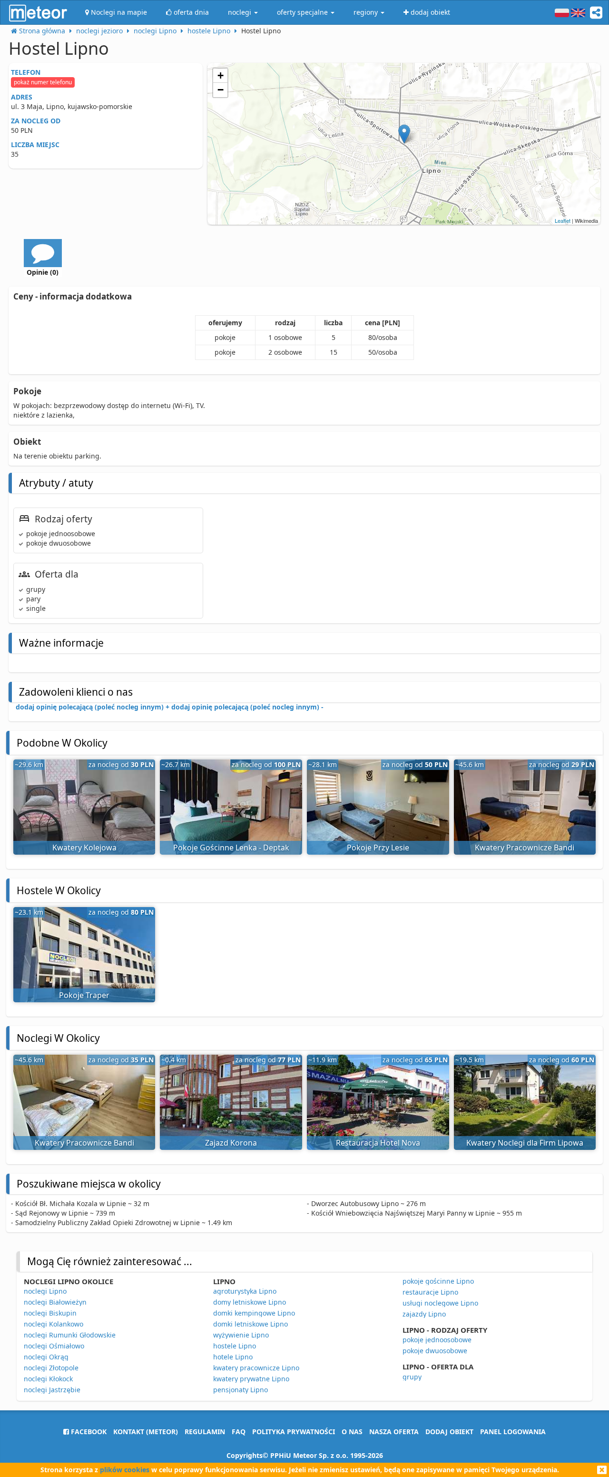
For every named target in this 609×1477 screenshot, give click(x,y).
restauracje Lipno (430, 1292)
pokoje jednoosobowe (437, 1339)
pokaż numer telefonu (43, 82)
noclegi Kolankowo (53, 1323)
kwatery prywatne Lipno (251, 1378)
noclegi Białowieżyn (55, 1302)
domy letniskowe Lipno (249, 1302)
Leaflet (562, 220)
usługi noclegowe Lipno (440, 1302)
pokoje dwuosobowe (435, 1350)
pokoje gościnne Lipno (438, 1281)
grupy (412, 1376)
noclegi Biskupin (50, 1312)
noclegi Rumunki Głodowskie (70, 1334)
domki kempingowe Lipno (254, 1312)
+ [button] (220, 75)
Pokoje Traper (84, 995)
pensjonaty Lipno (240, 1389)
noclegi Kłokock (48, 1378)
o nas (352, 1431)
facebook (88, 1431)
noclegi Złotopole (51, 1367)
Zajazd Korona (231, 1143)
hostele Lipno (234, 1345)
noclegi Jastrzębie (52, 1389)
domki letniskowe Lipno (250, 1323)
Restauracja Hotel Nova (378, 1143)
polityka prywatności (293, 1431)
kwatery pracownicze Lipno (256, 1367)
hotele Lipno (233, 1356)
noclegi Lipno (45, 1291)
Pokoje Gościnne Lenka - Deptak (231, 847)
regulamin (205, 1431)
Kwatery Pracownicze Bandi (524, 847)
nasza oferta (394, 1431)
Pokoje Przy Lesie (378, 847)
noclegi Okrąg (46, 1356)
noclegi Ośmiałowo (54, 1345)
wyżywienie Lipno (241, 1334)
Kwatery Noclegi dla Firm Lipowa (524, 1143)
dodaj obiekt (449, 1431)
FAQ (239, 1431)
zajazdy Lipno (424, 1313)
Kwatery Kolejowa (84, 847)
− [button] (220, 90)
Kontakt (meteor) (145, 1431)
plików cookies (124, 1469)
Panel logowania (513, 1431)
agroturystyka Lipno (244, 1291)
